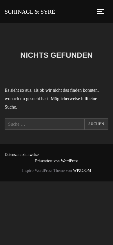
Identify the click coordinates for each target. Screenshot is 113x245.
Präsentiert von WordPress (56, 161)
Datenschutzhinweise (22, 154)
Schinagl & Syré (30, 11)
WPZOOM (82, 170)
